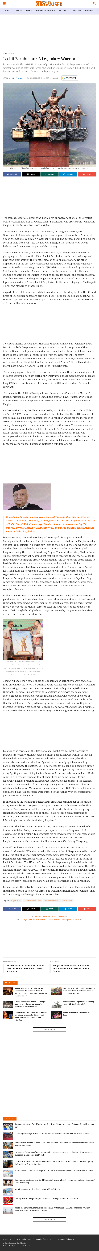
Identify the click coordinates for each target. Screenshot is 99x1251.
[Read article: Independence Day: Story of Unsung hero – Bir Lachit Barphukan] (56, 1004)
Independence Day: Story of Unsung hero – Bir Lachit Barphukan (78, 1003)
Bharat (18, 11)
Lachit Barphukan (51, 901)
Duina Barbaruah (15, 78)
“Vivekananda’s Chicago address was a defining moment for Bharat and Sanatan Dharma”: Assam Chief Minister (31, 1016)
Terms (15, 1239)
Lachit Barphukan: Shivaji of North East (78, 1014)
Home (7, 11)
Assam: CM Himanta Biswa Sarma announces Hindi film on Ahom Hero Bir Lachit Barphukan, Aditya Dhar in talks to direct (31, 992)
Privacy (6, 1239)
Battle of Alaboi (66, 901)
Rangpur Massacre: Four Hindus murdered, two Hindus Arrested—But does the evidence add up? (54, 1126)
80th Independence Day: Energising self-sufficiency (37, 1189)
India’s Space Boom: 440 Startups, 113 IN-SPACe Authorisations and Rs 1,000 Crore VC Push (54, 1170)
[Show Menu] (4, 4)
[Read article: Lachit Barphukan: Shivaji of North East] (56, 1015)
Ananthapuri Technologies (22, 1246)
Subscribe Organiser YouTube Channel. (49, 917)
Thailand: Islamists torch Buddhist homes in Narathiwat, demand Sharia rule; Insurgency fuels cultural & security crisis (54, 1163)
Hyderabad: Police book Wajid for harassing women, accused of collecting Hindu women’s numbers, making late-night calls (53, 1154)
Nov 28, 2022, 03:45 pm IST (38, 78)
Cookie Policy (26, 1239)
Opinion (89, 11)
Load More (49, 1029)
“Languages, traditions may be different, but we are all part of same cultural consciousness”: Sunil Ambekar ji (55, 1182)
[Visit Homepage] (49, 3)
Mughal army (16, 901)
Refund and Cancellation (44, 1239)
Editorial (64, 11)
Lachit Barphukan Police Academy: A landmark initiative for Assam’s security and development (30, 1004)
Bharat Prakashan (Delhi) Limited (15, 1243)
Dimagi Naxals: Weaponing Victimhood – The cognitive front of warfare (46, 1198)
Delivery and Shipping (66, 1239)
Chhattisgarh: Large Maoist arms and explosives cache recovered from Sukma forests (52, 1133)
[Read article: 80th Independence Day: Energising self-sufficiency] (8, 1191)
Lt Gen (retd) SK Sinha (32, 901)
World (29, 11)
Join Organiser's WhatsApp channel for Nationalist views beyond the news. (49, 920)
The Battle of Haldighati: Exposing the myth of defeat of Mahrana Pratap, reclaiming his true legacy (79, 991)
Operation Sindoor (45, 11)
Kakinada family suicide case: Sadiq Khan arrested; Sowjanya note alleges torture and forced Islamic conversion (54, 1144)
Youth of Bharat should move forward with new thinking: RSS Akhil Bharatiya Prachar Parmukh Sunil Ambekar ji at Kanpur (52, 1209)
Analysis (77, 11)
